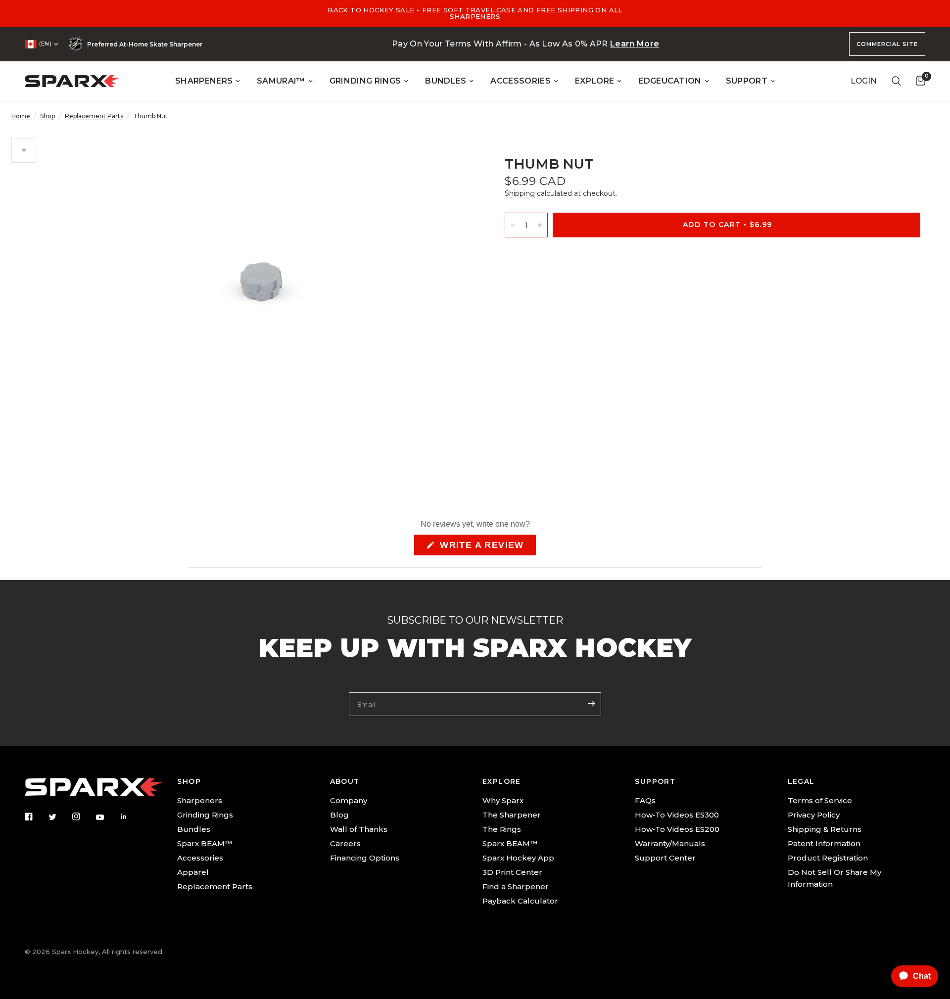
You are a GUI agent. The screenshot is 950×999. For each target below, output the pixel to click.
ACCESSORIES (520, 81)
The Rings (501, 829)
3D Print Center (512, 872)
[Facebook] (36, 816)
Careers (345, 843)
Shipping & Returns (824, 829)
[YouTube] (107, 817)
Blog (339, 814)
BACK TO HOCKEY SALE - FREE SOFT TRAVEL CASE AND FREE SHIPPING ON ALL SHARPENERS (475, 13)
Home (20, 116)
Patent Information (824, 843)
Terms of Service (820, 800)
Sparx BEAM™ (204, 843)
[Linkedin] (131, 816)
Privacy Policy (814, 814)
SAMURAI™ (281, 81)
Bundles (193, 829)
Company (348, 800)
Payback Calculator (520, 901)
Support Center (665, 858)
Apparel (193, 872)
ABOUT (345, 781)
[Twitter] (59, 817)
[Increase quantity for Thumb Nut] (539, 224)
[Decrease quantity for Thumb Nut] (512, 224)
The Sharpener (511, 814)
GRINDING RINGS (365, 81)
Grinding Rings (205, 814)
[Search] (896, 81)
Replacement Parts (94, 116)
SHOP (189, 781)
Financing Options (364, 858)
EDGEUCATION (670, 81)
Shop (47, 116)
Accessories (200, 858)
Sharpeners (199, 800)
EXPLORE (594, 81)
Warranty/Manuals (670, 843)
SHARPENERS (204, 81)
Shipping (520, 193)
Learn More (634, 43)
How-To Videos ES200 (677, 829)
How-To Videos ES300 (677, 814)
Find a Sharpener (515, 886)
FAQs (645, 800)
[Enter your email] (591, 703)
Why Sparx (502, 800)
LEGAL (801, 781)
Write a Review (484, 547)
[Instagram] (83, 816)
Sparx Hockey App (518, 858)
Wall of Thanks (358, 829)
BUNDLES (445, 81)
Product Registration (828, 858)
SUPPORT (746, 81)
